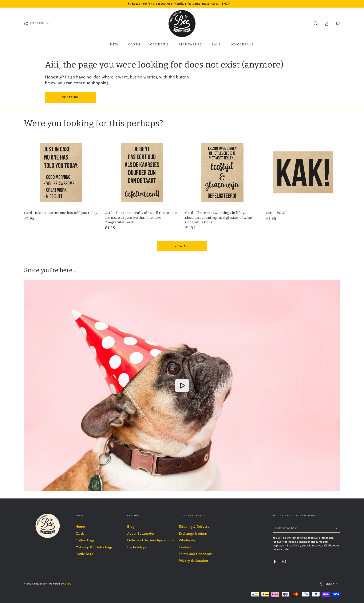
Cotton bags (85, 540)
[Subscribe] (337, 527)
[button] (315, 23)
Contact (185, 547)
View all (182, 246)
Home (80, 527)
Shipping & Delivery (194, 527)
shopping (70, 97)
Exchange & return (193, 533)
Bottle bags (84, 554)
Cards (80, 533)
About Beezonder (140, 533)
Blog (130, 527)
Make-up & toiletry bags (94, 547)
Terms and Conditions (196, 554)
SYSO (67, 583)
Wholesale (187, 540)
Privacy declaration (193, 561)
